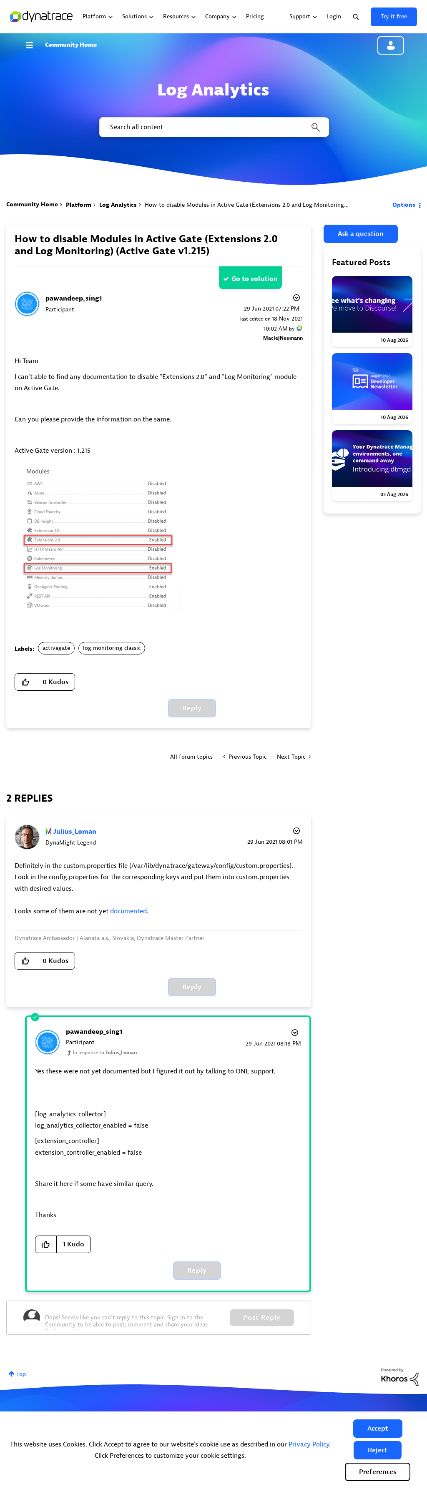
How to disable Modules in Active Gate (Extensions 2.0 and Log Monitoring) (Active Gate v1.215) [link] (272, 204)
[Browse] (33, 45)
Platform (78, 204)
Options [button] (403, 204)
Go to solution (254, 279)
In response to (105, 1052)
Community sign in (390, 45)
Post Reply (262, 1318)
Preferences (377, 1472)
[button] (377, 1428)
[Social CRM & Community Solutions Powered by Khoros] (400, 1376)
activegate (56, 648)
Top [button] (21, 1374)
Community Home (71, 44)
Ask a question (361, 234)
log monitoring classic (112, 648)
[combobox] (213, 127)
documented (128, 911)
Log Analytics (118, 204)
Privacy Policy (309, 1444)
